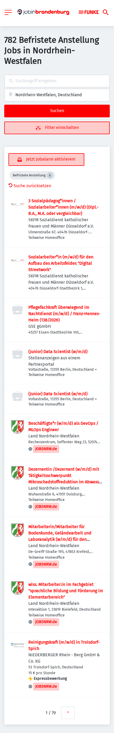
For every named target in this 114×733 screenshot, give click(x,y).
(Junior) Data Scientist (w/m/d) (57, 351)
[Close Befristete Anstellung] (50, 175)
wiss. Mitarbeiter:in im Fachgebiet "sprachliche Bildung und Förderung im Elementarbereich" (65, 591)
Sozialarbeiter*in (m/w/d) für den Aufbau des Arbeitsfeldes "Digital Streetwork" (60, 263)
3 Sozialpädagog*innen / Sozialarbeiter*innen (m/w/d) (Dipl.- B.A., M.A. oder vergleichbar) (63, 207)
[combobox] (57, 81)
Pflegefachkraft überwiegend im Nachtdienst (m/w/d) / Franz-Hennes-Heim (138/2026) (64, 313)
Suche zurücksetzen (32, 185)
